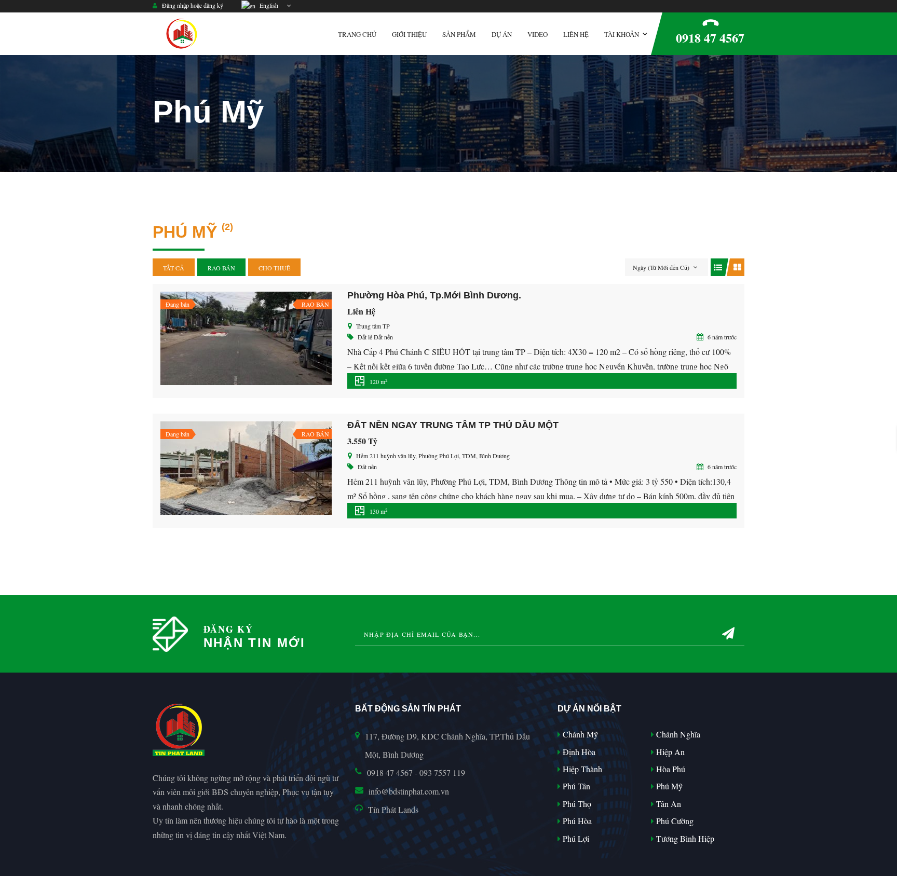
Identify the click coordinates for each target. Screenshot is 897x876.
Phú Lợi (575, 838)
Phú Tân (575, 786)
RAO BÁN (221, 268)
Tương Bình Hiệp (684, 838)
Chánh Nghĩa (677, 734)
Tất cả (173, 268)
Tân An (667, 803)
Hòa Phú (669, 768)
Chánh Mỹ (579, 734)
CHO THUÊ (274, 268)
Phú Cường (674, 820)
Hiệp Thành (581, 768)
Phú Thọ (576, 803)
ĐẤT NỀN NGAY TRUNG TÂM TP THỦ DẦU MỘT (453, 425)
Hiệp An (669, 751)
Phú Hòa (576, 820)
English (267, 5)
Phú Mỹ (668, 786)
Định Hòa (578, 751)
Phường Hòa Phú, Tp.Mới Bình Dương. (434, 295)
